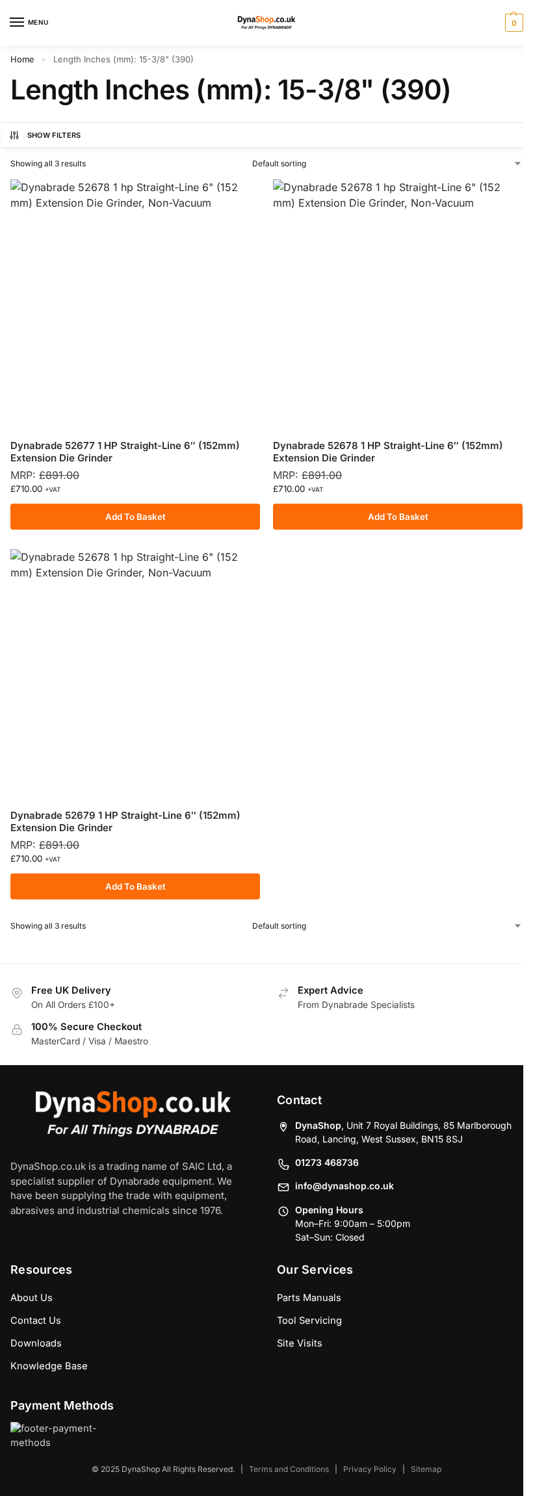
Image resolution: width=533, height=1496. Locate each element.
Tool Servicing (309, 1320)
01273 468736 (327, 1162)
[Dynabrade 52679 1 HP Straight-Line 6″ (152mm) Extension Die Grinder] (135, 674)
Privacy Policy (369, 1469)
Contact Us (35, 1320)
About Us (31, 1298)
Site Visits (299, 1343)
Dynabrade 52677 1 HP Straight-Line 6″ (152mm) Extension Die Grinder (125, 452)
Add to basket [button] (135, 516)
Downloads (36, 1343)
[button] (512, 23)
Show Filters (54, 135)
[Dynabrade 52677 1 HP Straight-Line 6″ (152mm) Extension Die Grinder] (135, 304)
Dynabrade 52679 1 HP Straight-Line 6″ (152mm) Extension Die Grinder (125, 821)
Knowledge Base (49, 1366)
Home (22, 59)
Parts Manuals (309, 1298)
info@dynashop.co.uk (344, 1185)
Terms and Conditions (289, 1469)
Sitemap (426, 1469)
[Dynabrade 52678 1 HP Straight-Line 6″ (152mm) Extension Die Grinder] (398, 304)
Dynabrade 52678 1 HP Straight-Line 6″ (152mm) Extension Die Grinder (388, 452)
